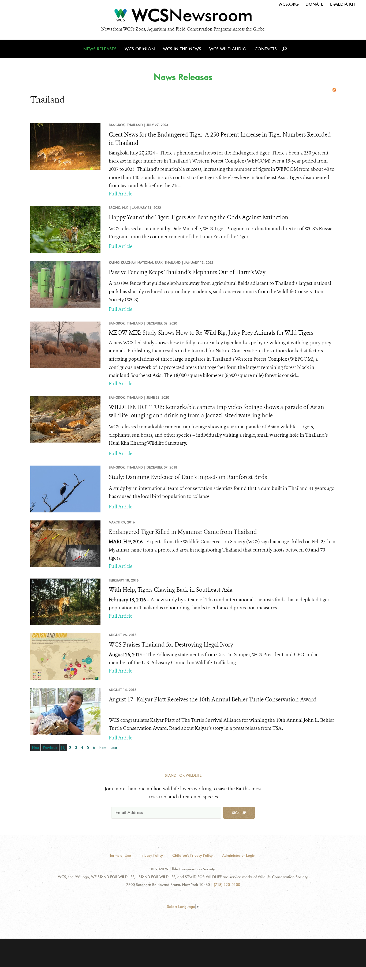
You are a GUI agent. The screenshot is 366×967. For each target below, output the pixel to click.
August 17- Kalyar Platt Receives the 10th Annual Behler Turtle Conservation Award (213, 699)
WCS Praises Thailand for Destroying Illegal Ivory (171, 644)
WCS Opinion (140, 48)
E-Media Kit (342, 4)
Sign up (239, 812)
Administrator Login (238, 855)
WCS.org (288, 4)
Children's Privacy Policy (192, 855)
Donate (314, 4)
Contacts (266, 48)
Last (113, 747)
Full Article (120, 194)
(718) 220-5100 (227, 884)
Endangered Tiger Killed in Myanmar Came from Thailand (183, 532)
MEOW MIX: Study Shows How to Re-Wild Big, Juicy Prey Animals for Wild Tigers (211, 333)
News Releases (100, 48)
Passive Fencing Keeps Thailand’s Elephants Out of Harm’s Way (187, 272)
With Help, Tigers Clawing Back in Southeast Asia (171, 590)
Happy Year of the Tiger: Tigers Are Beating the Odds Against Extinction (198, 217)
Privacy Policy (151, 855)
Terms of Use (120, 855)
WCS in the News (182, 48)
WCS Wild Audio (228, 48)
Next (102, 747)
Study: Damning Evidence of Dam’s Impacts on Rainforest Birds (188, 477)
